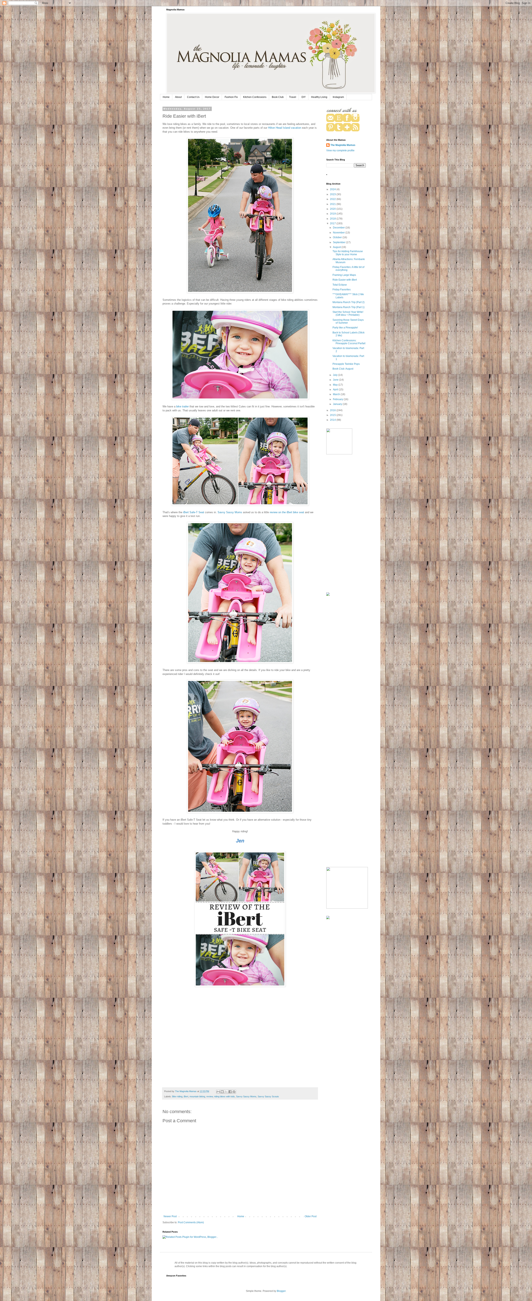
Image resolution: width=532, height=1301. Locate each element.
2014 (333, 419)
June (336, 379)
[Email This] (218, 1092)
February (338, 399)
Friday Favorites (341, 289)
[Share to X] (226, 1092)
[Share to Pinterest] (234, 1092)
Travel (292, 97)
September (339, 242)
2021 (333, 204)
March (337, 394)
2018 (333, 218)
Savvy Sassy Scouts (268, 1096)
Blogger (281, 1291)
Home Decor (212, 97)
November (339, 232)
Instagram (338, 97)
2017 (333, 223)
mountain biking (197, 1096)
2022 (333, 199)
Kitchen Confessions (254, 97)
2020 (333, 208)
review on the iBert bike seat (287, 512)
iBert (186, 1096)
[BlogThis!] (222, 1092)
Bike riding (177, 1096)
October (337, 237)
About (178, 97)
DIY (304, 97)
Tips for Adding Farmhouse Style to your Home (347, 253)
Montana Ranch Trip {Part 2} (348, 302)
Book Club (278, 97)
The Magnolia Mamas (342, 145)
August (337, 247)
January (338, 404)
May (335, 384)
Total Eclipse (339, 284)
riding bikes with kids (224, 1096)
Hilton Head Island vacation (284, 127)
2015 (333, 415)
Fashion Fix (231, 97)
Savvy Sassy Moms (230, 512)
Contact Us (193, 97)
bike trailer (182, 406)
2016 (333, 410)
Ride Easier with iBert (344, 279)
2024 (333, 189)
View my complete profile (340, 150)
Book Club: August (342, 368)
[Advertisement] (346, 523)
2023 (333, 194)
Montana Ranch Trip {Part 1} (348, 307)
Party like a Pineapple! (345, 327)
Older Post (310, 1216)
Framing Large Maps (344, 275)
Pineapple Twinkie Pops (346, 364)
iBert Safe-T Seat (193, 512)
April (336, 389)
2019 (333, 213)
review (209, 1096)
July (335, 375)
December (339, 227)
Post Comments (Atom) (191, 1222)
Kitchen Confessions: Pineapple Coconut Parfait (348, 342)
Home (166, 97)
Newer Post (170, 1216)
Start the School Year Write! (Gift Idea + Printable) (347, 313)
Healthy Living (319, 97)
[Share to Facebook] (230, 1092)
